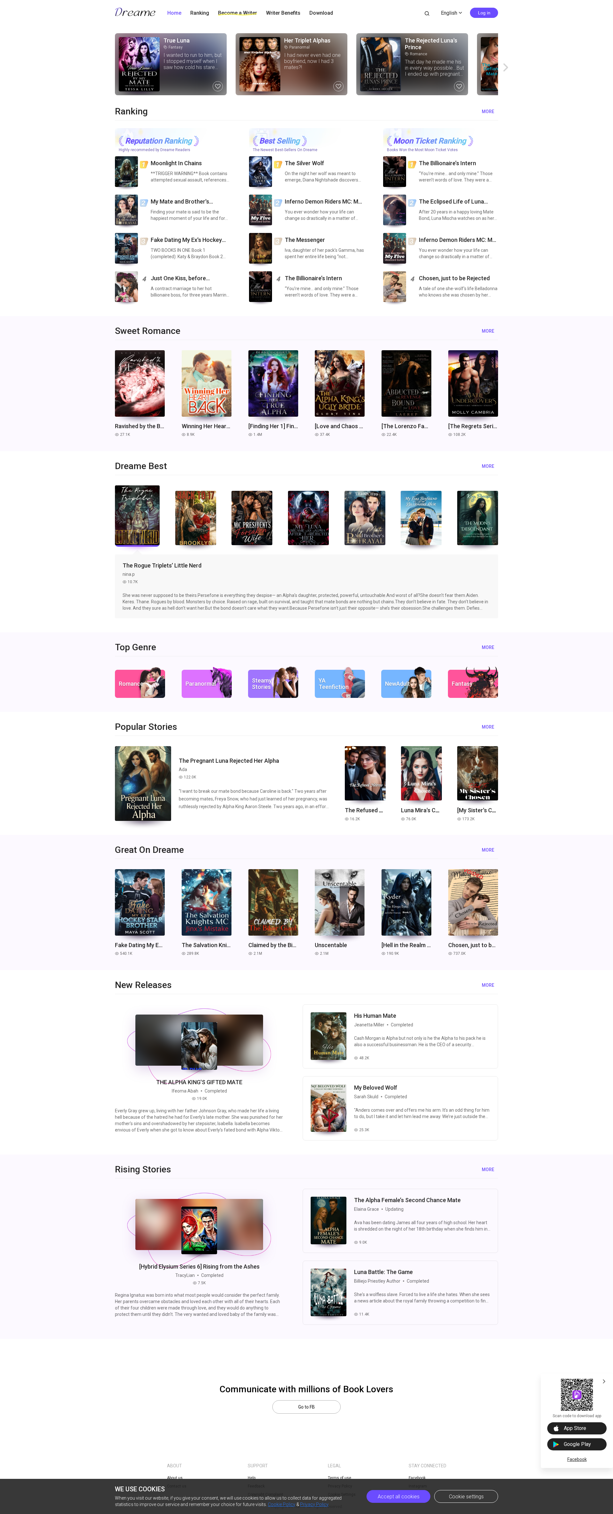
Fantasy (173, 47)
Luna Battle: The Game (383, 1272)
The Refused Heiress (371, 810)
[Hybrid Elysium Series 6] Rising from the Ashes (199, 1266)
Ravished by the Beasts (140, 426)
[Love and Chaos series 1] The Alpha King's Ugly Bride (340, 426)
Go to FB (306, 1407)
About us (175, 1478)
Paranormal (297, 47)
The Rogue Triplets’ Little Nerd (162, 565)
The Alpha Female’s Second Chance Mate (407, 1200)
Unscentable (331, 945)
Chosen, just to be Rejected (473, 945)
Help (251, 1478)
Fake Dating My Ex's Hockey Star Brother (140, 945)
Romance (416, 54)
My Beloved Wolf (375, 1087)
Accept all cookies (399, 1497)
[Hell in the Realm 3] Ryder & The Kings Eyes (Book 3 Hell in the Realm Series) (406, 945)
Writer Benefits (283, 13)
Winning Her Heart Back (206, 426)
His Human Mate (375, 1015)
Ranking (199, 13)
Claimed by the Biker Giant (273, 945)
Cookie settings (466, 1497)
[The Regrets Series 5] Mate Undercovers (473, 426)
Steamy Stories (262, 683)
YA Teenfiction (334, 683)
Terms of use (339, 1478)
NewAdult (397, 683)
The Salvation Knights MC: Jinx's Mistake (206, 945)
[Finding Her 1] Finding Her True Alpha (273, 426)
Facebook (577, 1459)
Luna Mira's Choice (425, 810)
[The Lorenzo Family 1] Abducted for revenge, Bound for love (406, 426)
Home (174, 13)
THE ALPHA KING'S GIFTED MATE (199, 1082)
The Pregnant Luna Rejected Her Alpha (229, 760)
